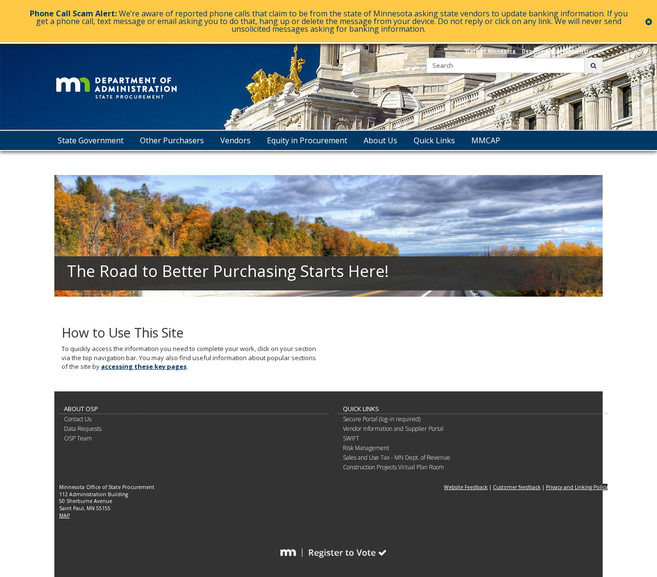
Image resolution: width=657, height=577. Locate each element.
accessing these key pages (144, 366)
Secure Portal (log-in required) (381, 419)
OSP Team (78, 438)
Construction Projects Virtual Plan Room (393, 467)
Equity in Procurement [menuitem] (307, 140)
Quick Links (361, 408)
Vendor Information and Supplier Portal (393, 429)
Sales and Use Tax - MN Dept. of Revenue (396, 457)
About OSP (81, 408)
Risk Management (366, 448)
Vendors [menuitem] (235, 140)
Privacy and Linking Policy (576, 487)
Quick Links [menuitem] (434, 140)
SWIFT (351, 438)
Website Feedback (466, 487)
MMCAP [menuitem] (485, 140)
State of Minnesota (490, 51)
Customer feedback (517, 487)
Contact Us (77, 419)
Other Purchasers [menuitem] (172, 140)
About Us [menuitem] (380, 140)
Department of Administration (562, 51)
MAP (64, 515)
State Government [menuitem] (91, 140)
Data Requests (82, 429)
